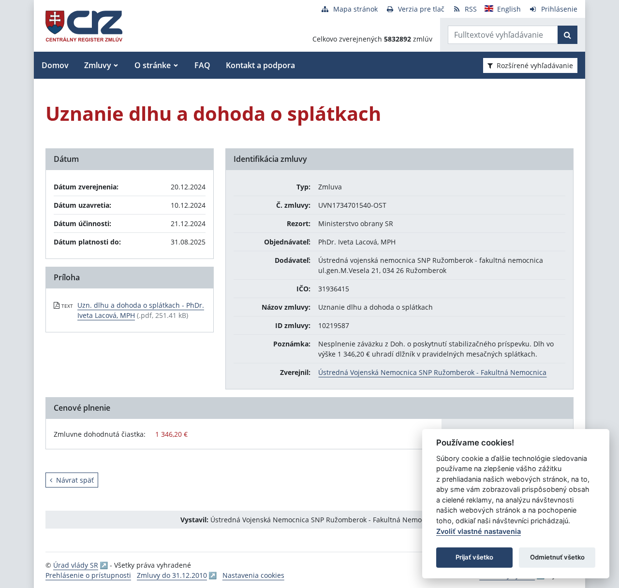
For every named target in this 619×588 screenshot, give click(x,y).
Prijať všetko (474, 557)
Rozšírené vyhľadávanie (535, 65)
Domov (55, 65)
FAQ (202, 65)
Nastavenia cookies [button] (253, 575)
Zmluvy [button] (97, 65)
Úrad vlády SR (75, 565)
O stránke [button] (152, 65)
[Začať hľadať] (567, 35)
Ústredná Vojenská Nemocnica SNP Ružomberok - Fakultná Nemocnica (432, 372)
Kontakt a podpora (260, 65)
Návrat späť (75, 480)
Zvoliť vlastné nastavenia (478, 531)
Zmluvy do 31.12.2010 (172, 575)
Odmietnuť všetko (557, 557)
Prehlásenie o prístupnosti (88, 575)
